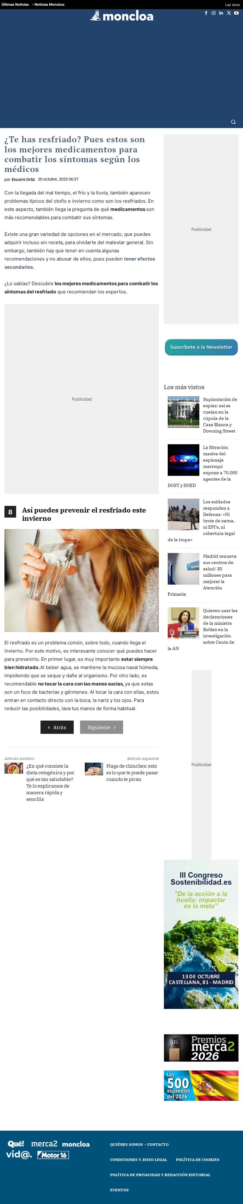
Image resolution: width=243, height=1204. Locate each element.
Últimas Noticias (15, 4)
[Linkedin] (221, 13)
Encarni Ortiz (23, 179)
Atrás (59, 727)
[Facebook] (206, 13)
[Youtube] (236, 13)
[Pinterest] (113, 830)
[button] (233, 121)
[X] (229, 13)
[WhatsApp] (84, 830)
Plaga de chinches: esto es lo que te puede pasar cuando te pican (132, 772)
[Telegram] (99, 830)
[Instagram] (213, 13)
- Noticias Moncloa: (48, 4)
